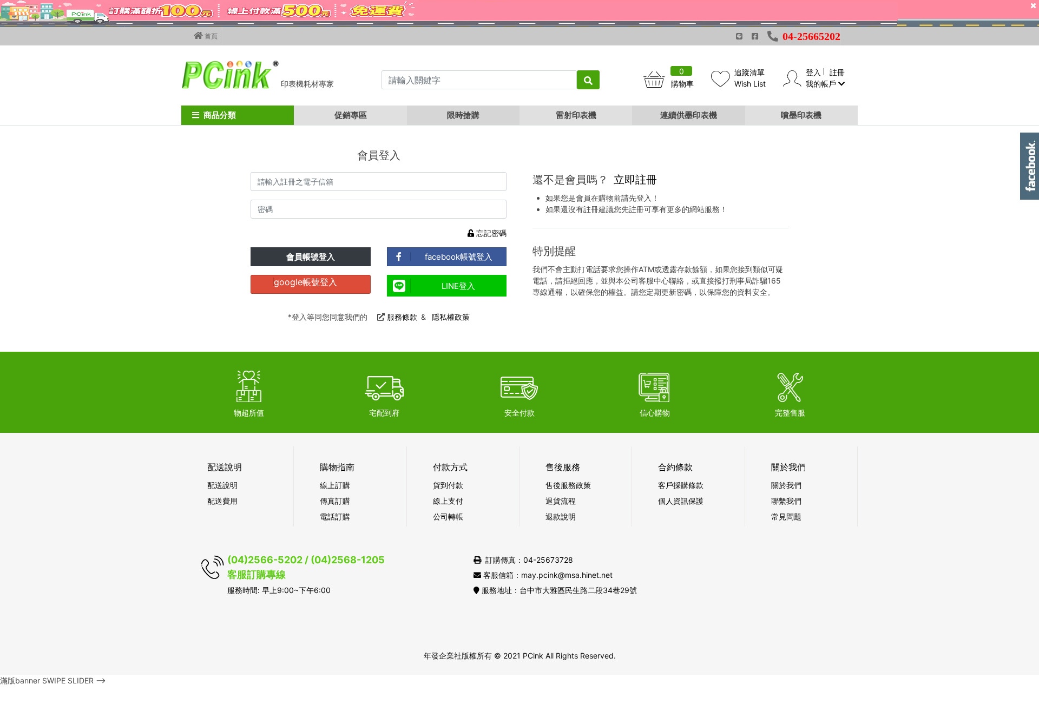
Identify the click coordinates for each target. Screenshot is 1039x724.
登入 (813, 72)
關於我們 (786, 485)
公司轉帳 (448, 516)
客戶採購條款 (680, 485)
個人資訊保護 (680, 500)
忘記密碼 (490, 233)
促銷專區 (350, 115)
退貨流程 (560, 500)
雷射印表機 (576, 115)
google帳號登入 (305, 282)
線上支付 (448, 500)
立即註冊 (635, 179)
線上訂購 (335, 485)
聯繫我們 (786, 500)
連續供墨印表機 (688, 115)
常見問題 (786, 516)
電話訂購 (335, 516)
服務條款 (402, 316)
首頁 (210, 36)
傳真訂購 (335, 500)
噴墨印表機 (801, 115)
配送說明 (222, 485)
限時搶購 (463, 115)
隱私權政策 (451, 316)
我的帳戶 (822, 83)
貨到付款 (448, 485)
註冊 (837, 72)
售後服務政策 (568, 485)
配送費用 (222, 500)
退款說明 (560, 516)
